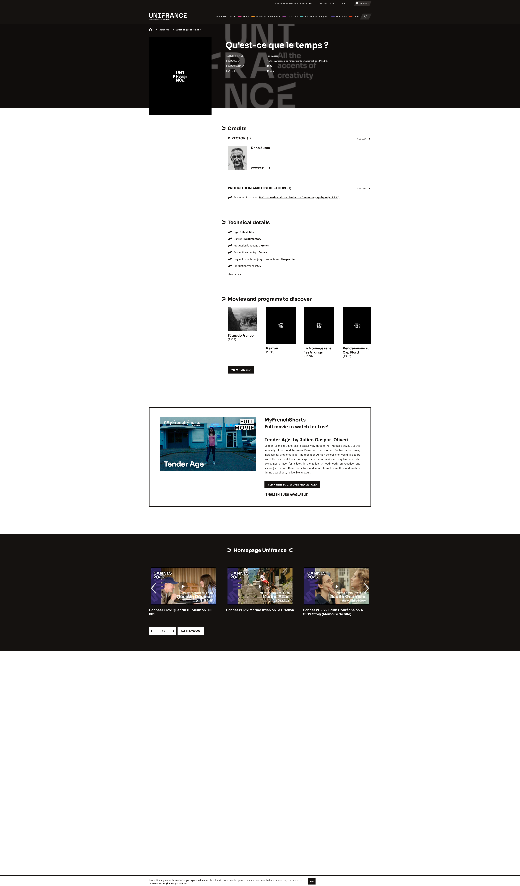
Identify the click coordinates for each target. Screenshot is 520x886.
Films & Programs (226, 16)
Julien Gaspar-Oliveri (324, 439)
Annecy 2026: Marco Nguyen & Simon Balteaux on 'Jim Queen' (334, 612)
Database (292, 16)
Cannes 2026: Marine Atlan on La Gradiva (183, 610)
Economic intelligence (317, 16)
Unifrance (341, 16)
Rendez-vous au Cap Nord (356, 350)
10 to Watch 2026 (326, 3)
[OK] (312, 881)
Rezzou (272, 348)
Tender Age (277, 439)
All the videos (190, 630)
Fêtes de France (241, 336)
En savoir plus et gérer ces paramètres (168, 883)
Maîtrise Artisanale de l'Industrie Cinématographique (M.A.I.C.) (297, 60)
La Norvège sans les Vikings (318, 350)
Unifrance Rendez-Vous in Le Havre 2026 (293, 3)
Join (356, 16)
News (246, 16)
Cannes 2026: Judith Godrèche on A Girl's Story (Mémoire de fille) (256, 612)
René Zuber (272, 55)
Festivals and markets (268, 16)
